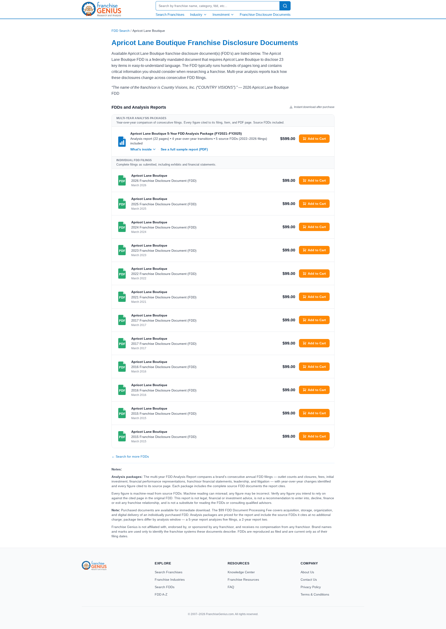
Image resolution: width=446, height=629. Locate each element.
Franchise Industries (170, 579)
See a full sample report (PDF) (184, 149)
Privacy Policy (311, 587)
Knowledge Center (241, 572)
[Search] (285, 5)
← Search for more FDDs (130, 456)
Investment (221, 14)
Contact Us (309, 579)
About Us (307, 572)
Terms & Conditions (315, 594)
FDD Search (121, 31)
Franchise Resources (243, 579)
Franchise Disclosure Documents (265, 14)
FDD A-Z (161, 594)
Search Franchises (170, 14)
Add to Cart (317, 138)
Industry (196, 14)
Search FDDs (164, 587)
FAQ (231, 587)
